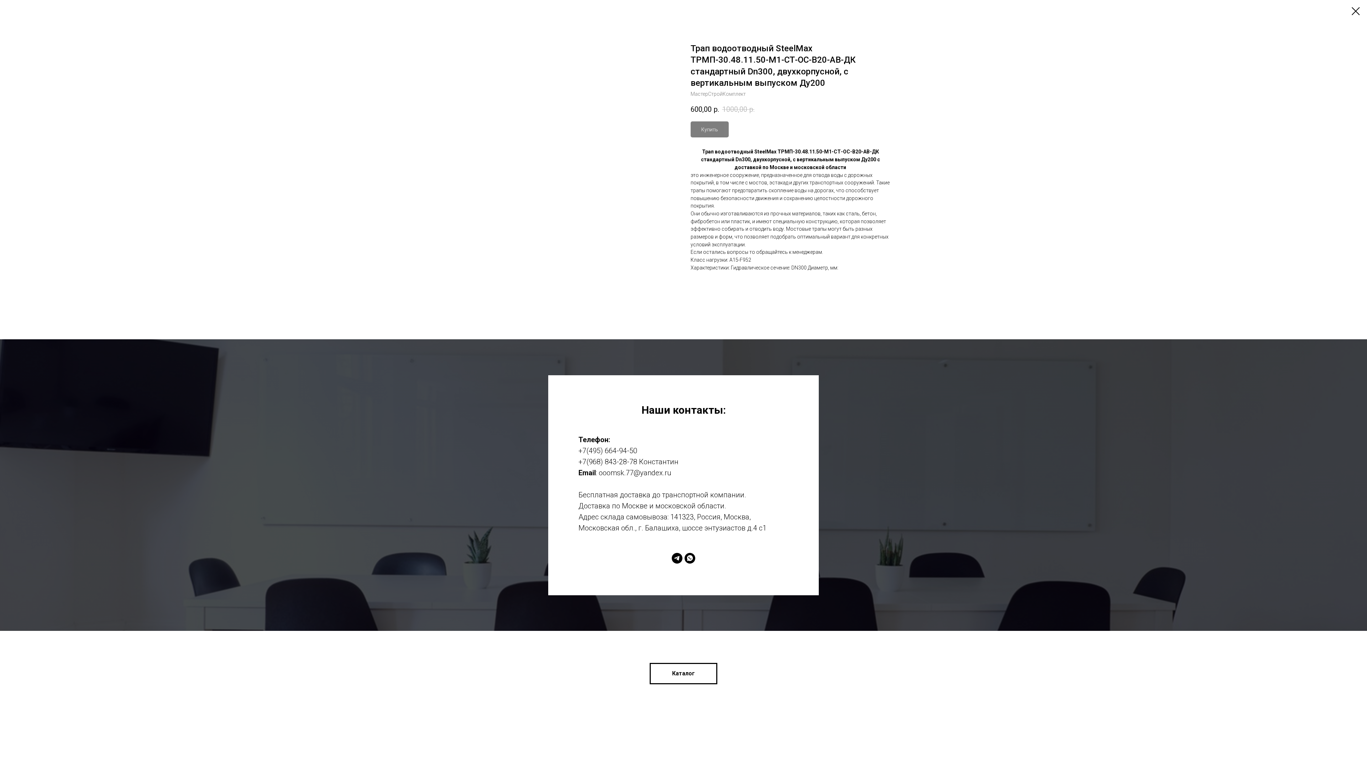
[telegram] (677, 558)
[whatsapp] (690, 558)
